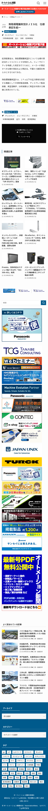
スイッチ (28, 756)
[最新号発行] (22, 610)
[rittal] (22, 521)
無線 (30, 777)
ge (4, 752)
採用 (21, 38)
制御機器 (12, 769)
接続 (33, 773)
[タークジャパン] (22, 465)
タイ (12, 760)
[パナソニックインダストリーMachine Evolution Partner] (22, 397)
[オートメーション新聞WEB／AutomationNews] (8, 3)
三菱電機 (30, 765)
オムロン (39, 752)
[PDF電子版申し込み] (24, 47)
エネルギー (29, 752)
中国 (38, 765)
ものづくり (17, 752)
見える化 (33, 782)
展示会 (19, 773)
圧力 (16, 38)
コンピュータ (17, 756)
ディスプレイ (9, 35)
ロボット (20, 765)
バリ (4, 765)
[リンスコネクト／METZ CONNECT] (22, 508)
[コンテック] (22, 428)
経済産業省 (29, 38)
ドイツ (39, 760)
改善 (4, 777)
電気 (27, 786)
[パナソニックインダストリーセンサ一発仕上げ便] (22, 341)
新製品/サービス (10, 31)
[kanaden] (22, 535)
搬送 (39, 773)
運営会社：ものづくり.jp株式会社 (15, 798)
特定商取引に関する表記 (36, 798)
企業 (4, 769)
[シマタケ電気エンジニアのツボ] (22, 494)
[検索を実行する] (43, 302)
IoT (9, 752)
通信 (4, 786)
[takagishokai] (22, 369)
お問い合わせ (24, 801)
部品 (11, 786)
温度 (23, 777)
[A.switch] (24, 102)
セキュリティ (39, 756)
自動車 (16, 782)
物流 (36, 777)
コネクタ (6, 756)
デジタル (30, 760)
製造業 (24, 782)
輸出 (41, 782)
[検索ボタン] (38, 3)
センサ (5, 760)
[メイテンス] (39, 102)
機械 (11, 777)
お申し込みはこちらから (25, 12)
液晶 (17, 777)
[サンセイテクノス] (22, 549)
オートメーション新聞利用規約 (24, 795)
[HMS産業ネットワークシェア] (22, 442)
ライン (11, 765)
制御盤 (21, 769)
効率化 (29, 769)
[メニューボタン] (45, 3)
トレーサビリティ (21, 35)
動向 (36, 769)
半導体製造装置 (8, 38)
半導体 (32, 35)
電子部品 (19, 786)
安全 (12, 773)
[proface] (9, 292)
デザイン (20, 760)
